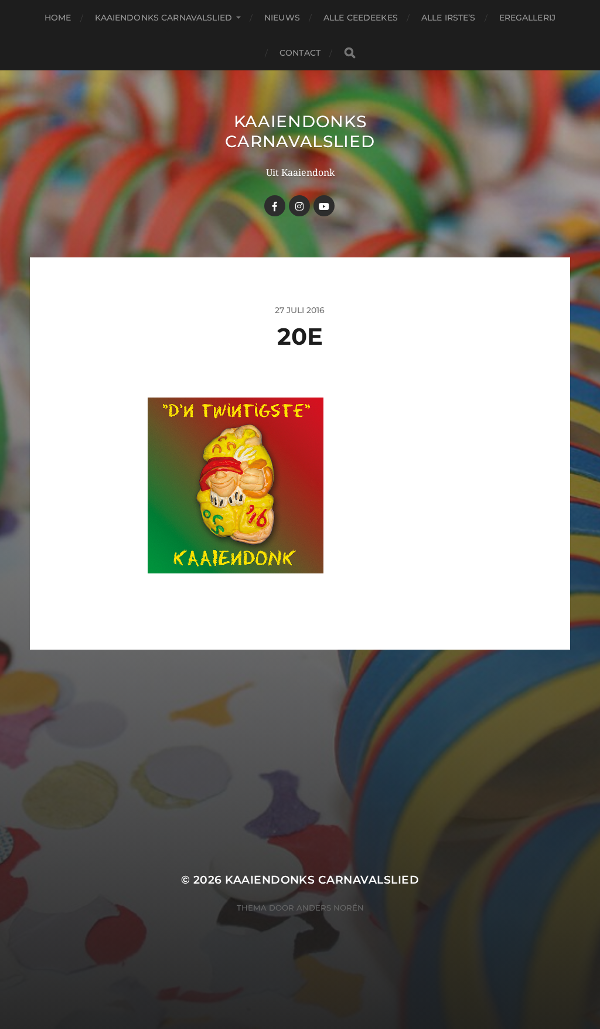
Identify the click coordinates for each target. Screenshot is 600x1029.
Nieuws (282, 17)
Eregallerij (527, 17)
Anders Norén (330, 907)
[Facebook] (274, 205)
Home (58, 17)
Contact (300, 52)
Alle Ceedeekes (360, 17)
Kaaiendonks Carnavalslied (164, 17)
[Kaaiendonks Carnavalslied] (299, 205)
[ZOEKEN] (350, 53)
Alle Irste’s (448, 17)
